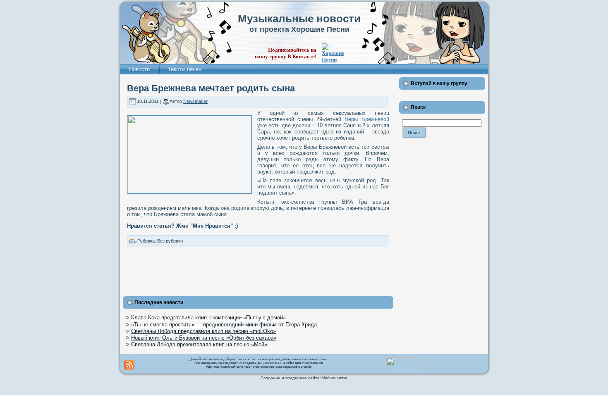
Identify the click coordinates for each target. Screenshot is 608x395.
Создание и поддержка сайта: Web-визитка (304, 378)
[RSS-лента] (129, 365)
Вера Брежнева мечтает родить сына (211, 88)
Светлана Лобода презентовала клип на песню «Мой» (199, 344)
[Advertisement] (258, 269)
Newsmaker (195, 101)
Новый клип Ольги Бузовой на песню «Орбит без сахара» (203, 338)
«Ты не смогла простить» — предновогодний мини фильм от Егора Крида (224, 324)
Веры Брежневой (367, 119)
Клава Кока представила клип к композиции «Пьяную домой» (208, 317)
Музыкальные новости (299, 18)
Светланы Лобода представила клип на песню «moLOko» (203, 331)
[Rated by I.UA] (404, 368)
